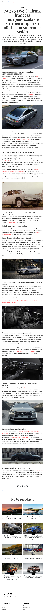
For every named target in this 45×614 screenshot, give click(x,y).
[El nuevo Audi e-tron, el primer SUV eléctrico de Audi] (12, 549)
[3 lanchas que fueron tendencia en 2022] (33, 509)
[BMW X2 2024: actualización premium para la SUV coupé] (33, 549)
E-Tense (25, 388)
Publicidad (4, 609)
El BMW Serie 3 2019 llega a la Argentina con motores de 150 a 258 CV (33, 537)
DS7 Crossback (12, 222)
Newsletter (4, 605)
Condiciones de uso (5, 600)
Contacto (3, 607)
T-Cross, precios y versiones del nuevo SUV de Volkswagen (33, 576)
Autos (22, 7)
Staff (24, 609)
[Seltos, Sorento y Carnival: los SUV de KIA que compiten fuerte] (12, 509)
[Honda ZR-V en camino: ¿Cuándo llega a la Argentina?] (12, 528)
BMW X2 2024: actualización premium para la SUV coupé (33, 557)
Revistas (25, 605)
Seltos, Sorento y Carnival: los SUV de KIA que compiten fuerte (11, 517)
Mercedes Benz (39, 470)
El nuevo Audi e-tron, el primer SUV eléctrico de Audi (11, 557)
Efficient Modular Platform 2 (23, 139)
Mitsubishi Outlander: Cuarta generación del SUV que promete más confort (12, 577)
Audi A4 (31, 94)
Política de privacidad (12, 600)
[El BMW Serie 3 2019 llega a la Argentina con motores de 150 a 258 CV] (33, 528)
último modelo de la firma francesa (25, 351)
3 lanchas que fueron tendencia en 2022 (33, 517)
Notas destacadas (26, 607)
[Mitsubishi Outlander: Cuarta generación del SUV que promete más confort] (12, 568)
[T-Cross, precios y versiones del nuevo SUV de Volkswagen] (33, 568)
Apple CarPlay (23, 343)
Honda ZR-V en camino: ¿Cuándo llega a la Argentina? (12, 536)
